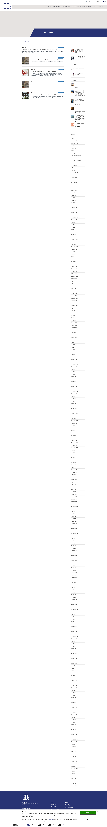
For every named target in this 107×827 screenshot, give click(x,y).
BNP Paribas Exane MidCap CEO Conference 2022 (43, 83)
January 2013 (74, 575)
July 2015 (73, 511)
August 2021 (74, 337)
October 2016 (74, 474)
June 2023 (73, 283)
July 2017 (73, 452)
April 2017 (73, 460)
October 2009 (74, 660)
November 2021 (74, 330)
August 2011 (74, 611)
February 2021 (74, 352)
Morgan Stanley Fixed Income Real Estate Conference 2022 (45, 60)
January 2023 (74, 295)
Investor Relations (60, 47)
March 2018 (73, 435)
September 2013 (74, 558)
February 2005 (74, 783)
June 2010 (73, 643)
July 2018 (73, 425)
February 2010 (74, 653)
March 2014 (73, 548)
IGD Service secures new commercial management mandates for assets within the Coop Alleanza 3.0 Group (80, 109)
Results (73, 163)
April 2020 (73, 376)
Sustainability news (76, 155)
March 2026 (73, 202)
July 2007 (73, 717)
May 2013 (73, 565)
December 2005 (74, 761)
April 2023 (73, 288)
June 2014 (73, 540)
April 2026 (73, 200)
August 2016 (74, 479)
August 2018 (74, 423)
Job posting (73, 148)
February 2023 (74, 293)
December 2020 (74, 357)
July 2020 (73, 369)
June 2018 (73, 428)
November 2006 (74, 734)
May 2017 (73, 457)
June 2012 (73, 589)
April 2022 (73, 317)
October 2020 (74, 362)
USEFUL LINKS (67, 807)
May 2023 (73, 286)
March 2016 (73, 491)
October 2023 (74, 273)
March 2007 (73, 727)
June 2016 (73, 484)
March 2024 (73, 261)
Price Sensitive (74, 182)
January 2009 (74, 680)
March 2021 (73, 349)
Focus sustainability (76, 160)
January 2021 (74, 354)
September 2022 (74, 305)
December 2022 (74, 298)
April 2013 (73, 567)
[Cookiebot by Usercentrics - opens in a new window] (15, 825)
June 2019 (73, 398)
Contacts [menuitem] (97, 1)
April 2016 (73, 489)
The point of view (75, 167)
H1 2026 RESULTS (75, 78)
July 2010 (73, 641)
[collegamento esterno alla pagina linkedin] (69, 804)
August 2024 (74, 249)
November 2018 (74, 415)
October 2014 (74, 531)
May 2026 (73, 197)
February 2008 (74, 702)
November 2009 (74, 658)
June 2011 (73, 616)
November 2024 (74, 242)
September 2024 (74, 246)
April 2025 (73, 229)
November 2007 (74, 710)
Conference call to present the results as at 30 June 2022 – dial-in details (39, 49)
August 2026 (74, 190)
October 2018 (74, 418)
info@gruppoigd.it (27, 808)
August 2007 (74, 714)
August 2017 (74, 450)
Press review (74, 180)
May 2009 (73, 670)
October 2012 (74, 582)
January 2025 (74, 237)
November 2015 (74, 501)
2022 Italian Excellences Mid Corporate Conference (43, 71)
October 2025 (74, 215)
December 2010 (74, 629)
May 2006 (73, 749)
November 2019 (74, 386)
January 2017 (74, 467)
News (72, 150)
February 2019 (74, 408)
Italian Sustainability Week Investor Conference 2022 (43, 94)
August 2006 (74, 741)
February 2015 (74, 521)
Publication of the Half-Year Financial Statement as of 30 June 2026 (77, 68)
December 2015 (74, 499)
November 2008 (74, 685)
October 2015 (74, 504)
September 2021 (74, 335)
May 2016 (73, 487)
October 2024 (74, 244)
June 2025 (73, 224)
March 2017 (73, 462)
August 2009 (74, 663)
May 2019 (73, 401)
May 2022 (73, 315)
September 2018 (74, 420)
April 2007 (73, 724)
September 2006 (74, 739)
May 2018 (73, 430)
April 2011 (73, 621)
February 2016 (74, 494)
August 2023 (74, 278)
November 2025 (74, 212)
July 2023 (73, 281)
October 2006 (74, 736)
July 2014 (73, 538)
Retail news (74, 165)
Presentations (74, 177)
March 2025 (73, 232)
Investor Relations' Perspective (77, 145)
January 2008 (74, 705)
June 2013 (73, 563)
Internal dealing (74, 140)
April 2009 (73, 673)
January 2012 (74, 599)
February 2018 (74, 438)
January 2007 (74, 732)
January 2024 (74, 266)
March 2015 (73, 518)
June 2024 (73, 254)
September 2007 (74, 712)
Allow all (88, 812)
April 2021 (73, 347)
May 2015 (73, 513)
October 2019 (74, 389)
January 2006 (74, 759)
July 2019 (73, 396)
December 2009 (74, 656)
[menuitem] (104, 1)
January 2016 (74, 496)
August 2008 (74, 687)
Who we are (53, 802)
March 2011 (73, 624)
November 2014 (74, 528)
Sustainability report (75, 185)
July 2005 (73, 771)
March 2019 (73, 406)
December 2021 (74, 327)
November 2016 (74, 472)
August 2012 (74, 585)
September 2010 (74, 636)
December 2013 (74, 553)
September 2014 (74, 533)
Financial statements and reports (76, 137)
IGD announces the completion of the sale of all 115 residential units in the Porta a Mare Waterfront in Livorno (80, 117)
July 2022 (73, 310)
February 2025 (74, 234)
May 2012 (73, 592)
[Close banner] (97, 811)
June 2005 (73, 773)
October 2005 (74, 766)
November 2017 (74, 445)
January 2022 (74, 325)
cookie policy (50, 819)
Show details (65, 824)
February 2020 (74, 381)
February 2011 (74, 626)
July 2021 (73, 339)
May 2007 (73, 722)
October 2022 (74, 303)
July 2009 (73, 665)
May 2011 (73, 619)
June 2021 (73, 342)
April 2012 (73, 594)
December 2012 (74, 577)
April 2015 (73, 516)
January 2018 (74, 440)
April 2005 (73, 778)
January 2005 (74, 785)
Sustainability (54, 806)
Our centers (54, 804)
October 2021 (74, 332)
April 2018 (73, 433)
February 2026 (74, 205)
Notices (73, 175)
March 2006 (73, 754)
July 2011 (73, 614)
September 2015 (74, 506)
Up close (74, 170)
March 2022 (73, 320)
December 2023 (74, 268)
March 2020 (73, 379)
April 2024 (73, 259)
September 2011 (74, 609)
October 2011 (74, 607)
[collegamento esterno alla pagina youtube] (66, 804)
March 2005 (73, 781)
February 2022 (74, 322)
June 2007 (73, 719)
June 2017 (73, 455)
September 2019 (74, 391)
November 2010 (74, 631)
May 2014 (73, 543)
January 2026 (74, 207)
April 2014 (73, 545)
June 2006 (73, 746)
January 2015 (74, 523)
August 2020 (74, 366)
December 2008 (74, 683)
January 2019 (74, 411)
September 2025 (74, 217)
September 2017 (74, 447)
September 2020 (74, 364)
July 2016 (73, 482)
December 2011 (74, 602)
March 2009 (73, 675)
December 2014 (74, 526)
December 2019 (74, 384)
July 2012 (73, 587)
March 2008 (73, 700)
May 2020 (73, 374)
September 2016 (74, 477)
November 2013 (74, 555)
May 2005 (73, 776)
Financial (73, 134)
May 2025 (73, 227)
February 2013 (74, 572)
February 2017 (74, 464)
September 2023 (74, 276)
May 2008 (73, 695)
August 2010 (74, 638)
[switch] (39, 825)
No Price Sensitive (75, 172)
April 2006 (73, 751)
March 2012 (73, 597)
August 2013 (74, 560)
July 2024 (73, 251)
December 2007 (74, 707)
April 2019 (73, 403)
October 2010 (74, 634)
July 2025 (73, 222)
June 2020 (73, 371)
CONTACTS (73, 807)
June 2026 (73, 195)
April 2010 (73, 648)
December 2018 (74, 413)
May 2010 (73, 646)
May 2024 (73, 256)
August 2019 (74, 393)
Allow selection (88, 816)
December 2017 (74, 442)
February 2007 (74, 729)
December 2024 (74, 239)
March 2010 (73, 651)
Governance (53, 808)
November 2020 (74, 359)
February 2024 (74, 264)
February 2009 (74, 678)
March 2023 (73, 290)
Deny (88, 819)
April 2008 (73, 697)
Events (72, 132)
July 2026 (73, 192)
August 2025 (74, 219)
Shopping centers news (77, 153)
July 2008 (73, 690)
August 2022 (74, 308)
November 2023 (74, 271)
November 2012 (74, 580)
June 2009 (73, 668)
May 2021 (73, 344)
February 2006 (74, 756)
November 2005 (74, 763)
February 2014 (74, 550)
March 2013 (73, 570)
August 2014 (74, 536)
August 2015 (74, 509)
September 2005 (74, 768)
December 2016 (74, 469)
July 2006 (73, 744)
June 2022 (73, 313)
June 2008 (73, 692)
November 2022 (74, 300)
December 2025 (74, 210)
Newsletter (73, 158)
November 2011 (74, 604)
